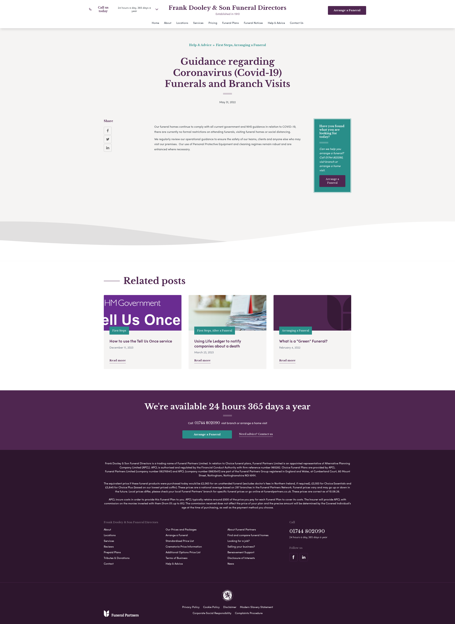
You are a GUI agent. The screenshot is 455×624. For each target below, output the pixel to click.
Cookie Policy (211, 607)
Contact (109, 563)
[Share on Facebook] (108, 131)
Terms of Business (177, 558)
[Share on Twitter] (108, 139)
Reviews (109, 546)
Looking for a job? (239, 541)
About (167, 23)
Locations (182, 23)
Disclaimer (229, 607)
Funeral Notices (253, 23)
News (231, 563)
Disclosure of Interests (241, 558)
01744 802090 (333, 157)
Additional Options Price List (183, 552)
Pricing (212, 23)
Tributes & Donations (117, 558)
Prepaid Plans (112, 552)
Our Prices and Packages (181, 529)
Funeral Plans (230, 23)
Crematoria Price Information (184, 546)
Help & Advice (276, 23)
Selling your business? (241, 546)
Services (198, 23)
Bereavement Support (241, 552)
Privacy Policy (191, 607)
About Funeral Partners (242, 529)
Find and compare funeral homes (248, 535)
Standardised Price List (180, 541)
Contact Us (296, 23)
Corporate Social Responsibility (212, 613)
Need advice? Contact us (256, 434)
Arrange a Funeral (332, 180)
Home (155, 23)
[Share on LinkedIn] (108, 148)
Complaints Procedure (249, 613)
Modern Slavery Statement (256, 607)
